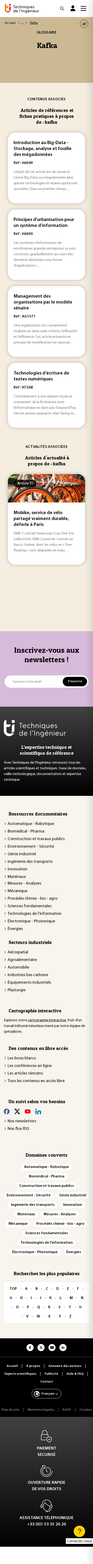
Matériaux (17, 877)
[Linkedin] (38, 1111)
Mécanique (17, 891)
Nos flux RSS (18, 1129)
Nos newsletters (22, 1121)
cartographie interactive (47, 1020)
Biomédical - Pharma (26, 831)
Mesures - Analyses (24, 883)
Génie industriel (22, 854)
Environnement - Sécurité (31, 847)
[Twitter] (17, 1111)
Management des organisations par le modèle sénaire (43, 302)
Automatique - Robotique (31, 824)
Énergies (15, 929)
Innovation (17, 869)
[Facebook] (7, 1111)
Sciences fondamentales (30, 906)
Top (13, 1289)
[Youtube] (28, 1111)
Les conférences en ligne (30, 1066)
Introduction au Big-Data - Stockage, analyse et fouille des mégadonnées (43, 149)
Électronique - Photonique (31, 921)
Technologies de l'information (35, 914)
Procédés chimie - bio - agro (32, 899)
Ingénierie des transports (30, 862)
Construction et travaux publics (36, 839)
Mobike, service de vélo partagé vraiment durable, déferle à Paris (41, 519)
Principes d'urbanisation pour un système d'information (44, 222)
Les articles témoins (25, 1073)
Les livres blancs (22, 1058)
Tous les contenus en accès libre (36, 1081)
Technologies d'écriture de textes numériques (41, 376)
